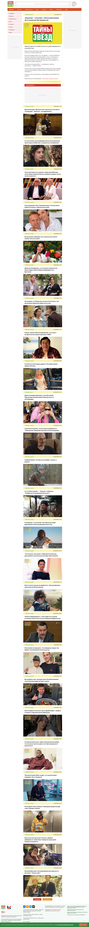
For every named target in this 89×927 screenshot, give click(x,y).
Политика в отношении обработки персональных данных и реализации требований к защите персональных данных (77, 907)
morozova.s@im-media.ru (55, 910)
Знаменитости (29, 9)
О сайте (74, 2)
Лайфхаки (11, 9)
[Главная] (3, 907)
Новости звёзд (30, 106)
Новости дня (30, 392)
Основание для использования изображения (76, 914)
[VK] (24, 906)
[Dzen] (33, 906)
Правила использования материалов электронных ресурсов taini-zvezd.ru (77, 913)
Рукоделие (59, 9)
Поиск (73, 5)
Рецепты (19, 9)
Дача (66, 9)
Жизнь (51, 9)
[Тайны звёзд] (25, 14)
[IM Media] (9, 907)
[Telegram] (30, 906)
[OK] (27, 906)
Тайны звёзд (11, 4)
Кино (37, 9)
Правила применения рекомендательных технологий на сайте (75, 910)
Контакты (74, 4)
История (44, 9)
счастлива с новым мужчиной (50, 78)
